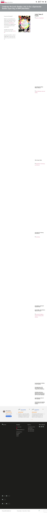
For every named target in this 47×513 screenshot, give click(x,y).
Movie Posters (30, 428)
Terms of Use (24, 510)
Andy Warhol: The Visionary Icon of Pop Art (39, 233)
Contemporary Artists (31, 426)
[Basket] (43, 2)
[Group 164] (41, 427)
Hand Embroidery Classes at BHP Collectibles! (39, 398)
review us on (8, 416)
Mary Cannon (36, 409)
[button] (36, 1)
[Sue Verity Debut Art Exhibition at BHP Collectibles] (40, 348)
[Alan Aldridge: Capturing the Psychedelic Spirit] (40, 270)
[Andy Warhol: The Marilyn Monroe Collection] (40, 51)
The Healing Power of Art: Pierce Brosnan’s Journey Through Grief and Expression (39, 388)
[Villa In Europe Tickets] (40, 125)
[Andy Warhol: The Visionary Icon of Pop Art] (40, 197)
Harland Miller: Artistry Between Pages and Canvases (40, 310)
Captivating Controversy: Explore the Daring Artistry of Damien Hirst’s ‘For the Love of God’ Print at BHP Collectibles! (40, 393)
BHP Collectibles (8, 410)
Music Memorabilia (31, 429)
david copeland (23, 409)
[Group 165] (43, 427)
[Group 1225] (42, 511)
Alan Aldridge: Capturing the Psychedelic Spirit (39, 306)
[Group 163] (40, 427)
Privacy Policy (19, 510)
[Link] (39, 2)
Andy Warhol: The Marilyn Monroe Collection (39, 87)
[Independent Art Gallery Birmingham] (7, 2)
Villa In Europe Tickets (38, 160)
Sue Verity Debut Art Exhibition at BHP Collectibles (40, 384)
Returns (29, 510)
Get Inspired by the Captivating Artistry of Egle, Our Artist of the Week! (40, 403)
